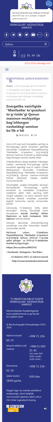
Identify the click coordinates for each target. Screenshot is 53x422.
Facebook (13, 252)
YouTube (37, 252)
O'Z (23, 55)
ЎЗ (28, 55)
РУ (33, 55)
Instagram (25, 252)
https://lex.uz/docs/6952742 (21, 247)
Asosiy (9, 85)
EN (38, 55)
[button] (15, 55)
